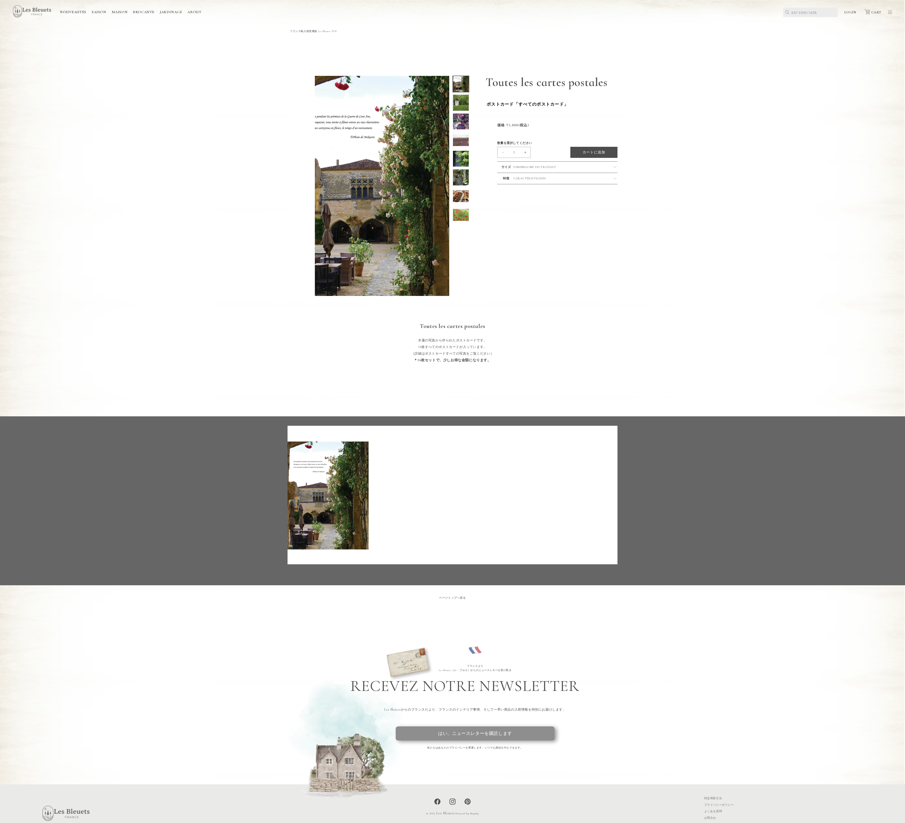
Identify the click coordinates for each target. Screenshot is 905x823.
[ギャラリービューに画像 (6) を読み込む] (461, 177)
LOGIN (850, 12)
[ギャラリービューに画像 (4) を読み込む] (461, 140)
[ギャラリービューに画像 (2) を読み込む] (461, 102)
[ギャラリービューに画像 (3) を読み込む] (461, 121)
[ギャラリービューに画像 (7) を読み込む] (461, 196)
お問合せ (710, 817)
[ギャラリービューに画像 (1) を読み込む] (461, 84)
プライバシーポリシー (719, 805)
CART (876, 12)
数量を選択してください (514, 143)
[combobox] (810, 12)
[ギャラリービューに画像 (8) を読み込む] (461, 215)
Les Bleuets (445, 813)
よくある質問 (713, 811)
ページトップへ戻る (452, 597)
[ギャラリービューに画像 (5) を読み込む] (461, 159)
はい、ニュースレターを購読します (475, 733)
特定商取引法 (713, 798)
